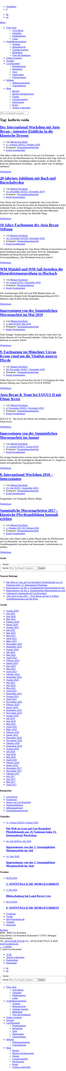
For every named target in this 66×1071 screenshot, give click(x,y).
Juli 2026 (10, 613)
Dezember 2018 (14, 737)
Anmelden (11, 6)
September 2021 (14, 693)
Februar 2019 (12, 732)
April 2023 (11, 671)
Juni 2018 (11, 754)
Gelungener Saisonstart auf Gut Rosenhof (26, 593)
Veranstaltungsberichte (28, 147)
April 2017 (11, 784)
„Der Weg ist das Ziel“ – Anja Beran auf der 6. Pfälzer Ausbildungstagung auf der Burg (32, 597)
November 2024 (14, 644)
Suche (5, 568)
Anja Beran (11, 796)
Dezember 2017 (14, 768)
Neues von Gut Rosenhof (18, 802)
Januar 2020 (12, 707)
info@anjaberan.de (9, 944)
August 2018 (12, 748)
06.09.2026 (11, 878)
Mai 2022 (11, 688)
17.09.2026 (11, 890)
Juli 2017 (10, 776)
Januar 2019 (12, 735)
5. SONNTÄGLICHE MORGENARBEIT (32, 884)
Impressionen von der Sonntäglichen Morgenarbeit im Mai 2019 (28, 312)
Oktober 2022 (13, 674)
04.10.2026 (11, 901)
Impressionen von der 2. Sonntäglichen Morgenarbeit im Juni (35, 590)
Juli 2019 (10, 718)
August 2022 (12, 679)
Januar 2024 (12, 663)
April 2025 (11, 638)
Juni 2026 (11, 616)
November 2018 (14, 740)
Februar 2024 (12, 660)
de (7, 14)
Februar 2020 (12, 704)
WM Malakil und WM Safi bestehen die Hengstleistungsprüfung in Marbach (31, 271)
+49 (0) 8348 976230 (14, 941)
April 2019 (11, 726)
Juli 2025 (10, 630)
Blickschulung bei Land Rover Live (28, 896)
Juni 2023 (11, 666)
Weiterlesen (5, 171)
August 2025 (12, 627)
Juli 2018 (10, 751)
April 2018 (11, 760)
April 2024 (11, 657)
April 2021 (11, 699)
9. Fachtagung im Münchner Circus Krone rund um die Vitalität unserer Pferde (28, 356)
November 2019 (14, 713)
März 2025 (11, 641)
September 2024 (14, 646)
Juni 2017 (11, 779)
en (7, 17)
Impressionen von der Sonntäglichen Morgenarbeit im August (28, 435)
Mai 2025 (11, 635)
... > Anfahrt (6, 946)
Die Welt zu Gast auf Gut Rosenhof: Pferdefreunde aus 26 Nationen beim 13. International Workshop (34, 583)
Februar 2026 (12, 622)
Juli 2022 (10, 682)
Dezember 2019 (14, 710)
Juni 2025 (11, 633)
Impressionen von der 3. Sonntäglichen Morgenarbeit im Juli (35, 587)
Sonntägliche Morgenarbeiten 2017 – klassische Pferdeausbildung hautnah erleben (29, 514)
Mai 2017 (11, 782)
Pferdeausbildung (25, 285)
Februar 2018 (12, 762)
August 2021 (12, 696)
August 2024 (12, 649)
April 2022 (11, 691)
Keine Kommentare (15, 150)
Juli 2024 (10, 652)
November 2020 (14, 702)
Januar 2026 (12, 624)
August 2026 (12, 610)
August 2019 (12, 715)
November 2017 (14, 771)
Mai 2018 (11, 757)
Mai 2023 (11, 668)
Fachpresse (11, 799)
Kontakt (4, 930)
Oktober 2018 (13, 743)
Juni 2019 (11, 721)
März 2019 (11, 729)
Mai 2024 (11, 655)
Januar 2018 (12, 765)
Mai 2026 (11, 619)
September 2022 (14, 677)
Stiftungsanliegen (14, 808)
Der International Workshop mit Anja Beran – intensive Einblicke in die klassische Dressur (30, 131)
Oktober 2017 (13, 773)
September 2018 (14, 746)
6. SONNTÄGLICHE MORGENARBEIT (32, 907)
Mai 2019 (11, 724)
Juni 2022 (11, 685)
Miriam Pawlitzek (19, 142)
